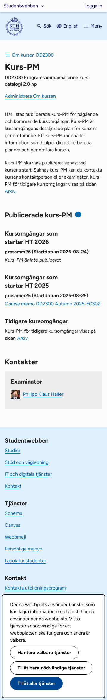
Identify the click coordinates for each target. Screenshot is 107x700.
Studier (12, 450)
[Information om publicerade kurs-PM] (78, 215)
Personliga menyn (23, 549)
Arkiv (10, 191)
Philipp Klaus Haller (43, 394)
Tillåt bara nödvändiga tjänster (51, 668)
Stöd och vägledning (26, 462)
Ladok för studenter (25, 560)
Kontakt (13, 486)
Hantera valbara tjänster (44, 652)
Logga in (93, 6)
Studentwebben (21, 6)
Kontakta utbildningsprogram (35, 588)
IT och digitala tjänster (28, 474)
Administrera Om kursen (30, 96)
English (70, 26)
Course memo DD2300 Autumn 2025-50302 (52, 304)
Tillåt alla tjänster (36, 683)
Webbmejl (15, 537)
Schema (13, 513)
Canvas (12, 525)
